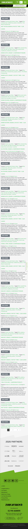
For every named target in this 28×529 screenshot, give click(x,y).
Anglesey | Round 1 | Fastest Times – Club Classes (13, 359)
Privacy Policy (4, 498)
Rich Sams (16, 31)
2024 (23, 21)
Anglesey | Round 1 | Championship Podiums (12, 337)
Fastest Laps (8, 47)
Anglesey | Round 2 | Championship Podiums (12, 291)
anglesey (3, 309)
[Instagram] (16, 480)
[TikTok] (9, 480)
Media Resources (5, 499)
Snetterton (9, 50)
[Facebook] (12, 480)
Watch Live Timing (5, 494)
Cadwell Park (4, 262)
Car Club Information (6, 496)
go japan (15, 71)
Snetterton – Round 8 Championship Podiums (12, 407)
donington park (11, 119)
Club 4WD (10, 49)
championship (24, 47)
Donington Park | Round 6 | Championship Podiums (13, 100)
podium (19, 71)
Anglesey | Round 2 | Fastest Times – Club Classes (13, 313)
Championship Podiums (10, 21)
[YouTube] (5, 480)
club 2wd (5, 49)
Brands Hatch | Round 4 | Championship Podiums (13, 196)
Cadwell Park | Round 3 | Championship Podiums (13, 243)
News (17, 21)
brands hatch (4, 71)
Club (2, 49)
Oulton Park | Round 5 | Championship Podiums (13, 149)
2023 (23, 402)
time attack (14, 50)
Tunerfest (10, 120)
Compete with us (5, 488)
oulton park (10, 167)
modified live (3, 50)
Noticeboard (4, 492)
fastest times (21, 49)
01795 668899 (14, 511)
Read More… (5, 18)
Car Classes (4, 490)
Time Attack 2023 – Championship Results (11, 382)
